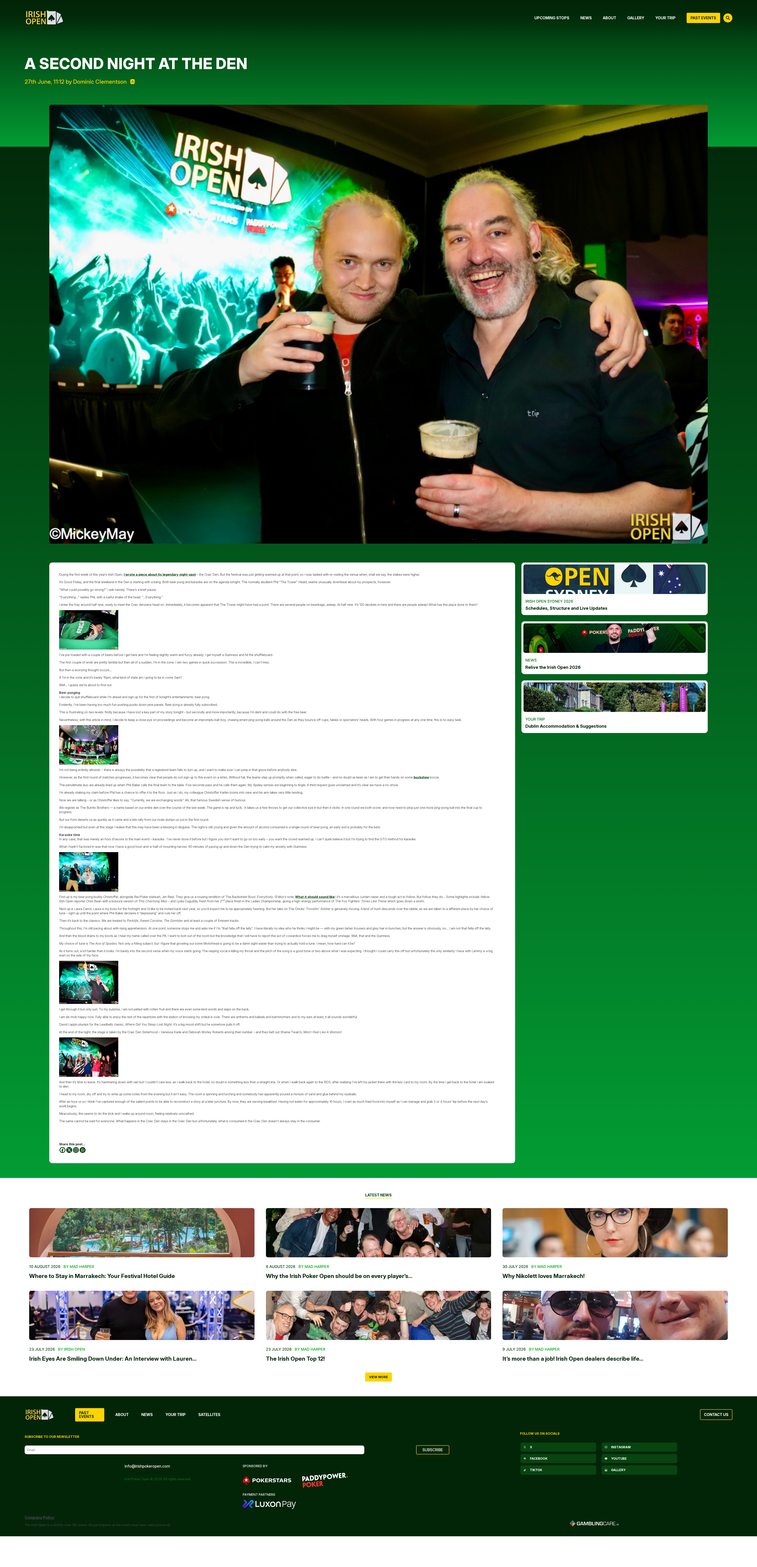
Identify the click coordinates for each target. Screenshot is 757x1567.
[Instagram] (76, 1150)
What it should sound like (315, 897)
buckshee (421, 777)
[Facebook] (62, 1150)
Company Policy (39, 1517)
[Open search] (727, 17)
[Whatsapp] (83, 1150)
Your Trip (175, 1414)
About (122, 1414)
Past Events (86, 1414)
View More (378, 1377)
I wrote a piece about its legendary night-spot (160, 574)
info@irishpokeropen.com (147, 1466)
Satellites (209, 1414)
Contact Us (716, 1414)
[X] (69, 1150)
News (147, 1414)
